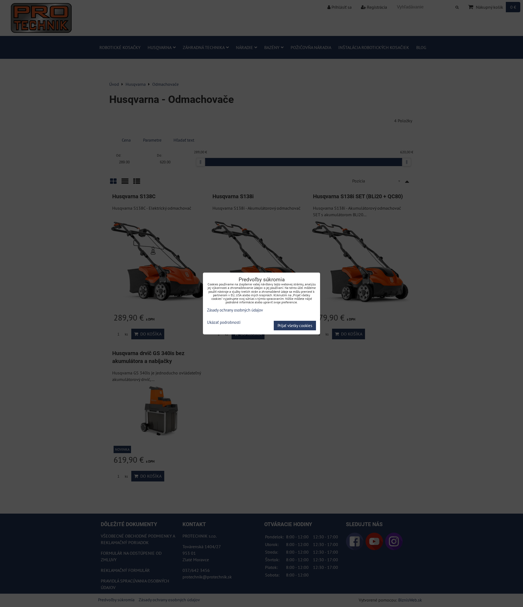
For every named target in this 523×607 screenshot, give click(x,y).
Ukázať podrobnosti (224, 322)
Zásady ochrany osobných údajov (235, 310)
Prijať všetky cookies (295, 325)
